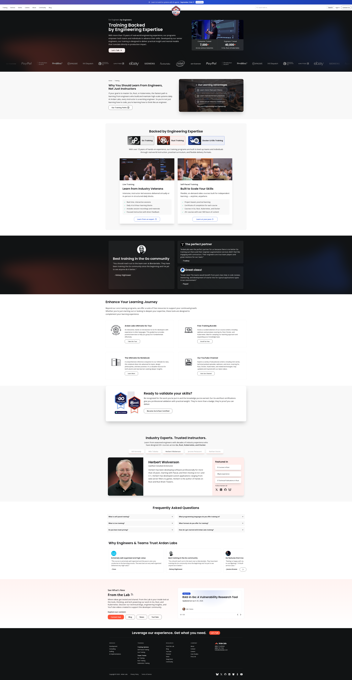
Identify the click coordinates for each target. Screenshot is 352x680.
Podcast (168, 654)
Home (110, 80)
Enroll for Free (204, 341)
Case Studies (194, 654)
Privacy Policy (135, 674)
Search (330, 7)
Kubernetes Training (143, 663)
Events (20, 7)
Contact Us (346, 7)
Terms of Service (147, 674)
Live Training (141, 652)
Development (113, 646)
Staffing (111, 651)
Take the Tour (132, 341)
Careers (27, 7)
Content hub (116, 617)
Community (42, 7)
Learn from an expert (145, 219)
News (142, 617)
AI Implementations (115, 654)
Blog (50, 7)
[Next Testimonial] (243, 569)
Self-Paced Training (143, 649)
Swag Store (169, 659)
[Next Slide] (241, 615)
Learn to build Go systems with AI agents (177, 2)
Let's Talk (115, 50)
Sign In (338, 7)
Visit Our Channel (206, 373)
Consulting (112, 649)
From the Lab (119, 595)
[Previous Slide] (237, 615)
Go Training (141, 658)
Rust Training (141, 660)
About (34, 7)
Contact (193, 649)
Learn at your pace (203, 219)
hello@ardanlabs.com (221, 650)
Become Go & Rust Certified (158, 411)
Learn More (133, 374)
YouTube (155, 617)
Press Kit (193, 656)
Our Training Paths (119, 107)
